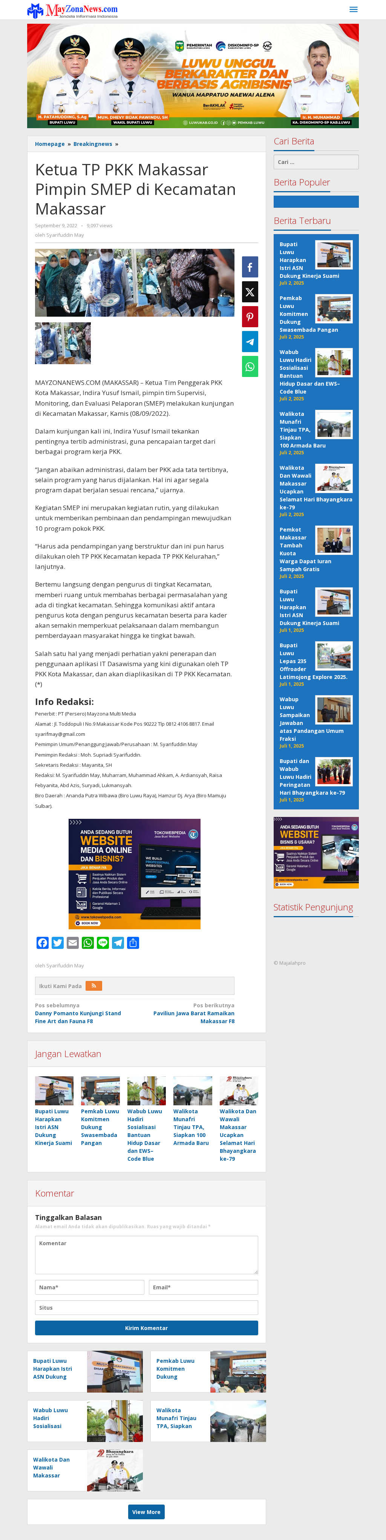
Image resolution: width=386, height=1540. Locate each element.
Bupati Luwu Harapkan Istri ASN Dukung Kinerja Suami (53, 1127)
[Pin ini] (250, 316)
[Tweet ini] (250, 291)
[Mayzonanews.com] (72, 10)
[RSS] (94, 986)
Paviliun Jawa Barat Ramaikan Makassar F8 (193, 1013)
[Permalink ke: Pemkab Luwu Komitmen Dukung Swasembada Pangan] (100, 1090)
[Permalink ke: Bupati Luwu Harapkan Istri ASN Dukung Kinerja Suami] (54, 1090)
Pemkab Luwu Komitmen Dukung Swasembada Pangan (100, 1127)
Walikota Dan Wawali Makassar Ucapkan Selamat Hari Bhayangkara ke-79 (238, 1135)
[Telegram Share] (250, 341)
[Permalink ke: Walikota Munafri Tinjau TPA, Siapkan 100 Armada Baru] (192, 1090)
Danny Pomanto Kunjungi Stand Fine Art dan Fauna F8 (78, 1013)
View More (146, 1511)
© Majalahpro (290, 962)
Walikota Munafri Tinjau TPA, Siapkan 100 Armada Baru (191, 1127)
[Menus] (353, 9)
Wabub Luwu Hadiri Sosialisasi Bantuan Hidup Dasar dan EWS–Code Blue (144, 1135)
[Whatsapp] (250, 366)
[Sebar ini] (250, 266)
